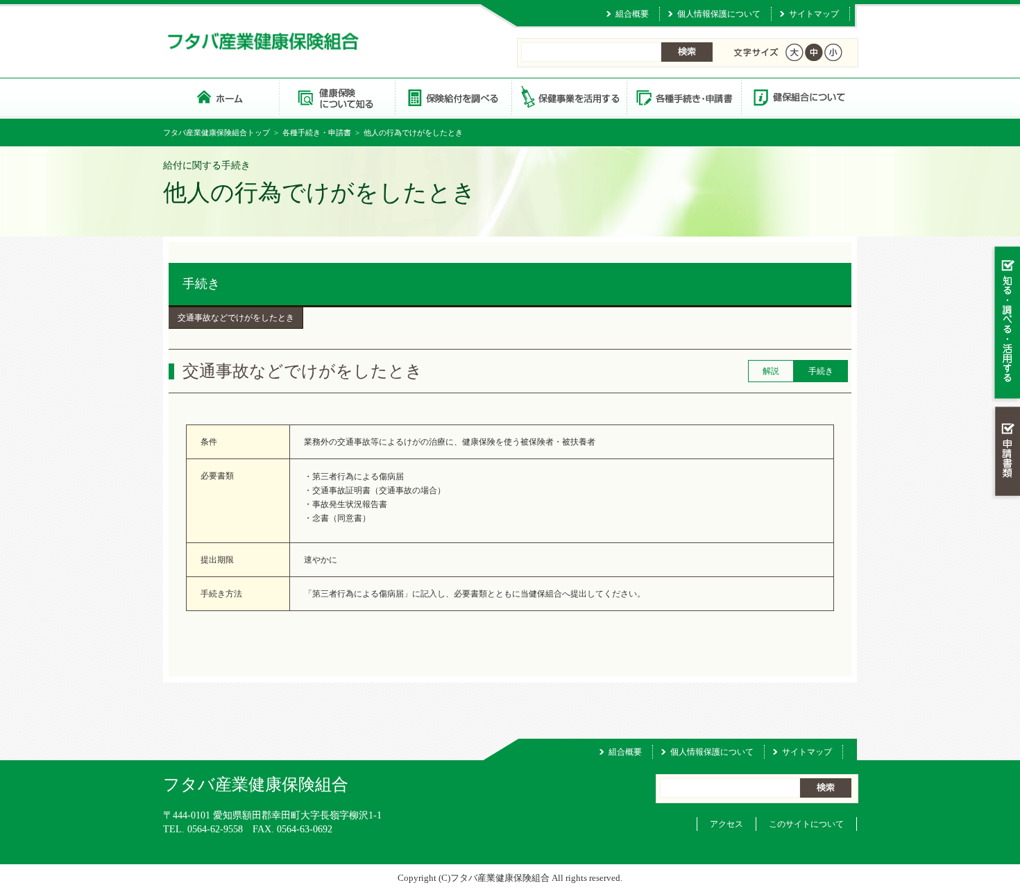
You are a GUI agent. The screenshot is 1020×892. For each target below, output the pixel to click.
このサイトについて (806, 824)
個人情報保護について (718, 14)
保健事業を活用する (568, 96)
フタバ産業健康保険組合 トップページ (221, 96)
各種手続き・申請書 (683, 96)
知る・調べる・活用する (1006, 323)
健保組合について (798, 96)
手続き (201, 284)
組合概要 (632, 14)
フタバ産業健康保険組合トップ (216, 132)
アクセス (726, 824)
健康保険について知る (337, 96)
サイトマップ (814, 14)
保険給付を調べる (453, 96)
